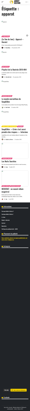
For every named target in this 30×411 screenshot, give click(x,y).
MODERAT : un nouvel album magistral (12, 190)
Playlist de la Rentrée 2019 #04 (14, 69)
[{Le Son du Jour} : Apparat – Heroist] (15, 29)
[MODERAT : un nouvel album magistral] (15, 178)
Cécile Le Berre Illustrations (9, 126)
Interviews (20, 126)
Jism (7, 167)
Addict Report (5, 186)
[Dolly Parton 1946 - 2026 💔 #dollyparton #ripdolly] (15, 273)
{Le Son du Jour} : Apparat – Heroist (12, 40)
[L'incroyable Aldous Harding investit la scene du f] (15, 349)
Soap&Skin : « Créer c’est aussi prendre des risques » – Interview (15, 130)
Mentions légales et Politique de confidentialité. (16, 408)
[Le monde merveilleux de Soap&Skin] (15, 88)
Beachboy (8, 47)
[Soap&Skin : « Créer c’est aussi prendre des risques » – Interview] (15, 119)
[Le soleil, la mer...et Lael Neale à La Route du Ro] (15, 380)
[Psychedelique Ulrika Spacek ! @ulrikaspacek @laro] (15, 334)
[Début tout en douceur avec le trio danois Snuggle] (15, 364)
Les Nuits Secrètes (9, 161)
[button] (3, 2)
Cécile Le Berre (9, 139)
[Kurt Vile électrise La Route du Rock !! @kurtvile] (15, 318)
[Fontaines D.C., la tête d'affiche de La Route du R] (15, 303)
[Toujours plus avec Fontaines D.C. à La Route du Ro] (15, 288)
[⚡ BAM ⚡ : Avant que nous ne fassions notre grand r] (15, 257)
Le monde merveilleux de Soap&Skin (11, 100)
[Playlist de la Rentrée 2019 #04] (15, 59)
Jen (6, 199)
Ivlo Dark (8, 107)
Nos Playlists (5, 66)
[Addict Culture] (15, 2)
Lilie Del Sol (8, 77)
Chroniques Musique (6, 96)
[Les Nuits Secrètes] (15, 151)
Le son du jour (5, 36)
